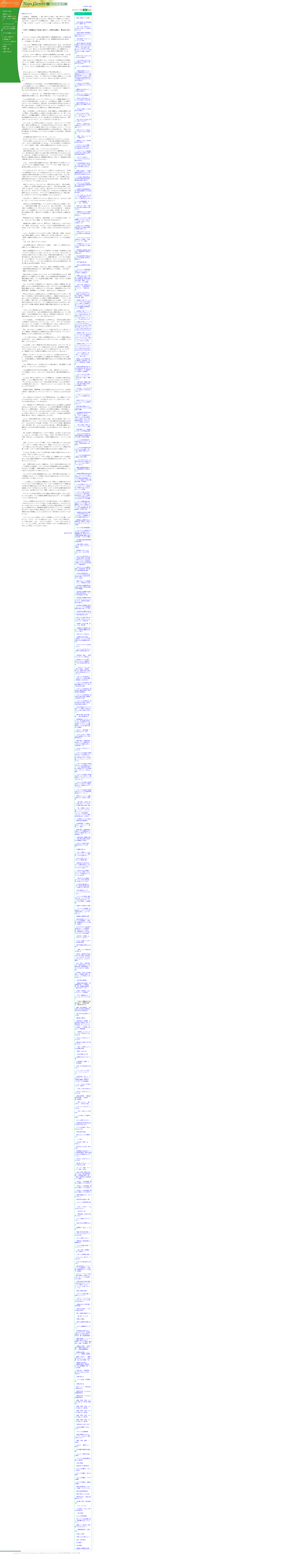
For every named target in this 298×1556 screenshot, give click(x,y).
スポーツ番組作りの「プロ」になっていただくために (83, 997)
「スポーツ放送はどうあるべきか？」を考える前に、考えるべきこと (83, 1003)
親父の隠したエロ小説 (82, 1494)
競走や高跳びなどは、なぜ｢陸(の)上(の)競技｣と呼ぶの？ (83, 104)
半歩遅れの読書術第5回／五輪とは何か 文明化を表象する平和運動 (83, 587)
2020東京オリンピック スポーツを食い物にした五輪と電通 (83, 245)
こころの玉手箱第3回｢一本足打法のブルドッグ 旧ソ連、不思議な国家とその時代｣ (83, 442)
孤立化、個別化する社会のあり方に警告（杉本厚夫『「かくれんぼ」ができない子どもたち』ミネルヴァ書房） (83, 957)
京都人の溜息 (80, 1319)
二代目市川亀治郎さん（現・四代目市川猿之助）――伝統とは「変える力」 (82, 886)
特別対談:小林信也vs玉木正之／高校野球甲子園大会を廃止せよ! (83, 251)
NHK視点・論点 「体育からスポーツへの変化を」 (83, 656)
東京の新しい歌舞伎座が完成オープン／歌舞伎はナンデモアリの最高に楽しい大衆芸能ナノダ (83, 743)
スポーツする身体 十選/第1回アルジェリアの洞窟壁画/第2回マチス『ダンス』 (83, 791)
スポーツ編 (6, 37)
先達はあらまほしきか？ (83, 1424)
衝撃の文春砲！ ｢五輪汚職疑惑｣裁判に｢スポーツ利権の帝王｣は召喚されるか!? (83, 172)
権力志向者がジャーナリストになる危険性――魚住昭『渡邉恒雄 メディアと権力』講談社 (83, 921)
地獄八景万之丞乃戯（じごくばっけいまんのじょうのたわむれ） (83, 1233)
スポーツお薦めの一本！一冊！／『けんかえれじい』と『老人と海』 (83, 354)
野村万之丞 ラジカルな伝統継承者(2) (83, 1392)
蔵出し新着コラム (81, 18)
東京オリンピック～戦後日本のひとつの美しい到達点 (83, 797)
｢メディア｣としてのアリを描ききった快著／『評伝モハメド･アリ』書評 (83, 239)
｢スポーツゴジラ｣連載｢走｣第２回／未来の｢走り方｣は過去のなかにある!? (82, 146)
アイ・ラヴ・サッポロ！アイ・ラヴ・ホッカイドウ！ (83, 1072)
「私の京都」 (80, 1513)
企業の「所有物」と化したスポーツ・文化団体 (83, 991)
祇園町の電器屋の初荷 (82, 916)
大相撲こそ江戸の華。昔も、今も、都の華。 (83, 624)
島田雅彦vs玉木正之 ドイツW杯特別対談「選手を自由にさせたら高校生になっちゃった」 (83, 1153)
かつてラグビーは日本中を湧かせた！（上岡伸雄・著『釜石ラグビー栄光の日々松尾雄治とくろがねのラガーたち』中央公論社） (83, 930)
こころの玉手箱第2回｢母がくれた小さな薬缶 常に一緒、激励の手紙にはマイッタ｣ (83, 450)
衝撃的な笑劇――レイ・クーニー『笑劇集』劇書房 (83, 1353)
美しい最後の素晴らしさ (83, 1313)
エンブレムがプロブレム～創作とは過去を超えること (83, 650)
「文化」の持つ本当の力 (83, 1088)
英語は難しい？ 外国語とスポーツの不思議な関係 (83, 430)
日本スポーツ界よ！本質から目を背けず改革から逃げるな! (83, 207)
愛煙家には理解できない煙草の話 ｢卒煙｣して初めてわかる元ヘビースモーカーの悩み (83, 522)
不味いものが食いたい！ (83, 1537)
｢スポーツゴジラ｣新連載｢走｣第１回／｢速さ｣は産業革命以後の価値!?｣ (83, 152)
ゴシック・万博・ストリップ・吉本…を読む (83, 1168)
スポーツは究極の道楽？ (83, 1254)
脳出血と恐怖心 (80, 1018)
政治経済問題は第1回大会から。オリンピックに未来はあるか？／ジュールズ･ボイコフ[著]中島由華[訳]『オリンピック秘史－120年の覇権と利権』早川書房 (83, 477)
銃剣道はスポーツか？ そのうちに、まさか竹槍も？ (83, 552)
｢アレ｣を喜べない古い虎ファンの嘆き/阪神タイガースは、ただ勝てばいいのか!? (83, 196)
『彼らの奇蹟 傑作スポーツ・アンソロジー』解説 (83, 425)
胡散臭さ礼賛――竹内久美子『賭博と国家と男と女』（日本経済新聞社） (83, 1347)
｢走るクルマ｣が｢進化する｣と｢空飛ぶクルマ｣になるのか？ (83, 85)
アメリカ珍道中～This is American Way (82, 1128)
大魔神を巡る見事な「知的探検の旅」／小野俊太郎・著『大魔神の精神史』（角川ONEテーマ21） (83, 985)
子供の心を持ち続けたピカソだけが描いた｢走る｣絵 (83, 99)
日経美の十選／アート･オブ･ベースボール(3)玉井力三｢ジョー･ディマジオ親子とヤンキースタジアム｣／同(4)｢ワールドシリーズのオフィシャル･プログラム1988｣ (83, 337)
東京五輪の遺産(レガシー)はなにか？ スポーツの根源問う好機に (83, 408)
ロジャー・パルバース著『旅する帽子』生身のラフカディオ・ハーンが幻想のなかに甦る (83, 1276)
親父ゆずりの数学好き (82, 1465)
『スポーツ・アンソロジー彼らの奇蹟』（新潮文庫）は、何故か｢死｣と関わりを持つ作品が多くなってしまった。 (83, 670)
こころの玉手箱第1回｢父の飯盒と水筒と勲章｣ (83, 456)
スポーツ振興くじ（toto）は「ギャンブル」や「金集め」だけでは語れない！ (83, 854)
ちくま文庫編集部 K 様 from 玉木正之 (82, 202)
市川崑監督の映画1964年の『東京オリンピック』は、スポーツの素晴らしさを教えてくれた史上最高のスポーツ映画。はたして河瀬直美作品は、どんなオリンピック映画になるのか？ (83, 417)
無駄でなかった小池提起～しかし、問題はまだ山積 (83, 581)
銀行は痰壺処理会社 (82, 1491)
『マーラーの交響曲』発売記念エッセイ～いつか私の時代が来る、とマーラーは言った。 (83, 911)
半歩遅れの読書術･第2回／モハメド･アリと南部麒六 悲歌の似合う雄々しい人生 (83, 607)
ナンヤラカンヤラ (8, 24)
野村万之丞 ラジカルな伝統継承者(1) (83, 1396)
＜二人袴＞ (79, 1139)
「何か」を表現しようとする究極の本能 (83, 1047)
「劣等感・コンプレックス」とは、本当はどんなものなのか (83, 1033)
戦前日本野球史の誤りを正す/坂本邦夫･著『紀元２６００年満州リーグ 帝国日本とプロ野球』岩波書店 (83, 369)
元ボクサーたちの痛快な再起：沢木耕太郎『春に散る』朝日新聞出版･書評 (83, 569)
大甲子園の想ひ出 (81, 262)
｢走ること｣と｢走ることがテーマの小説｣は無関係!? (83, 94)
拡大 (89, 10)
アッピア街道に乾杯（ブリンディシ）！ (83, 1246)
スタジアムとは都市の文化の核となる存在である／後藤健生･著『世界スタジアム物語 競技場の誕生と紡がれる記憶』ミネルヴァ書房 (83, 534)
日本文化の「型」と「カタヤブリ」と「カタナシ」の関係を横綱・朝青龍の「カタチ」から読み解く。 (83, 1079)
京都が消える (80, 1384)
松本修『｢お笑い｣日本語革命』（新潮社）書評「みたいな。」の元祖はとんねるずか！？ (83, 975)
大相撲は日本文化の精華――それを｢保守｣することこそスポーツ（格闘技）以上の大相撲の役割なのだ (83, 515)
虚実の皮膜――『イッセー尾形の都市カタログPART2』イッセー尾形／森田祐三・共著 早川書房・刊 (83, 1341)
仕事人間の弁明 (80, 1131)
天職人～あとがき (81, 1051)
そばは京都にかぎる (82, 1054)
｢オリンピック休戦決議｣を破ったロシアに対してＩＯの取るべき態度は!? (83, 271)
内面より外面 (80, 1534)
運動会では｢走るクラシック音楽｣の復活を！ (83, 90)
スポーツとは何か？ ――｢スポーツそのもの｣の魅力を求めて (82, 158)
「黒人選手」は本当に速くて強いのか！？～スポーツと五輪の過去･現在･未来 (83, 803)
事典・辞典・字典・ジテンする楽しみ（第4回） (83, 1407)
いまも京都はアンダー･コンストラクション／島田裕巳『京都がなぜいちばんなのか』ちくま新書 (83, 487)
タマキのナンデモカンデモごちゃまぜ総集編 (8, 28)
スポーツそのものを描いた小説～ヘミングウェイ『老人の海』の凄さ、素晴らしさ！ (83, 377)
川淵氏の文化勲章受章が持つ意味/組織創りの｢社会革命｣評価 (83, 190)
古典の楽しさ (80, 1376)
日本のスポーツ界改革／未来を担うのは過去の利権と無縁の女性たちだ (83, 227)
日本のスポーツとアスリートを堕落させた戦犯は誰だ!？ (83, 233)
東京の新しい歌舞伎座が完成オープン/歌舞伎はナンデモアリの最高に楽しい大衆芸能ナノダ (83, 832)
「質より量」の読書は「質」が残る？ (82, 1250)
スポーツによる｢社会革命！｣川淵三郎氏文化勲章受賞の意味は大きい (83, 184)
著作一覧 (6, 49)
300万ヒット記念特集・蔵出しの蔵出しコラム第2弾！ (83, 1186)
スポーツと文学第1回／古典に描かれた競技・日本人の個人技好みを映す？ (83, 702)
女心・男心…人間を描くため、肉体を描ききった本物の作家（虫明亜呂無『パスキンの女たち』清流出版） (83, 966)
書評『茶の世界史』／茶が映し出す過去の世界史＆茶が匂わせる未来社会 (83, 1009)
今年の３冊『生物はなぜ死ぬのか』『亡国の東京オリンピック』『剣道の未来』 (83, 287)
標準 (85, 10)
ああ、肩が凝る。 (81, 1539)
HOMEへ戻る (87, 6)
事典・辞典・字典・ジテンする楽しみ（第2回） (83, 1416)
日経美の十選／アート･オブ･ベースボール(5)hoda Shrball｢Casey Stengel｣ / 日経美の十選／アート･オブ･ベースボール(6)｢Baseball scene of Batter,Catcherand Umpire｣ (83, 326)
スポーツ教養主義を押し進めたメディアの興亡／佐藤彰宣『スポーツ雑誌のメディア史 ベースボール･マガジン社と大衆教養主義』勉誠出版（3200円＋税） (83, 505)
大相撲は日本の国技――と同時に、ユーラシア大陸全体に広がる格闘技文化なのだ (83, 639)
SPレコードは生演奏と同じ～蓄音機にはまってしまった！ (83, 1520)
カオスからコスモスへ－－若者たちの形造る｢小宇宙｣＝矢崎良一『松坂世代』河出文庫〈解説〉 (83, 295)
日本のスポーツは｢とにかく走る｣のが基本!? (83, 56)
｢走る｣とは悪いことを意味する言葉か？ (83, 109)
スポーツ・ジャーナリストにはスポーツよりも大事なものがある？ (83, 1299)
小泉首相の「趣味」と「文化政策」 (82, 1062)
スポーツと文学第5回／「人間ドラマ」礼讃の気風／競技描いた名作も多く (82, 678)
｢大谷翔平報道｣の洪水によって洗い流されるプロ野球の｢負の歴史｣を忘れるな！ (83, 165)
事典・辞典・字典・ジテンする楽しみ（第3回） (83, 1411)
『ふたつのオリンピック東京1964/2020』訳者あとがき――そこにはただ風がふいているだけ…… (83, 462)
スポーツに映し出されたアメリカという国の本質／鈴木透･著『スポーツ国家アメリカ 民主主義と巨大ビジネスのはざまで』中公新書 (83, 495)
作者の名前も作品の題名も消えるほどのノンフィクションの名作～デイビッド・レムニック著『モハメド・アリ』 (83, 1285)
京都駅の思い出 (80, 849)
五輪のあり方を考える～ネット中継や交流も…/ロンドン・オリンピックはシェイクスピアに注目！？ (83, 865)
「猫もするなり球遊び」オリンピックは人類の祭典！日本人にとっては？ (83, 880)
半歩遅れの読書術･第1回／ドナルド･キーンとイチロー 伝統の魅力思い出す (83, 613)
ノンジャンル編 (8, 41)
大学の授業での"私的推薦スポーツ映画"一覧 (83, 23)
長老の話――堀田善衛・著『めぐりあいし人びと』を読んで (83, 1372)
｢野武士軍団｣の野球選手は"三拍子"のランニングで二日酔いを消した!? (83, 34)
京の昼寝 (79, 1545)
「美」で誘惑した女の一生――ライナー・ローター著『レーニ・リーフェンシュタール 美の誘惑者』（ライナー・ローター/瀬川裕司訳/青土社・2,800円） (83, 812)
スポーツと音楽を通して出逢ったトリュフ (83, 1294)
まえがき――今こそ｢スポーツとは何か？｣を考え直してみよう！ (83, 389)
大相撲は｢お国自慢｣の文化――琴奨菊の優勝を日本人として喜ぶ (83, 629)
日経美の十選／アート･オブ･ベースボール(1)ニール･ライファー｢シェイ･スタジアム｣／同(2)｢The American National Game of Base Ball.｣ (83, 347)
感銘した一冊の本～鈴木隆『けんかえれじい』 (83, 1525)
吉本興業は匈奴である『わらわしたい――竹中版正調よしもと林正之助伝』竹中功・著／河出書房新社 (82, 1333)
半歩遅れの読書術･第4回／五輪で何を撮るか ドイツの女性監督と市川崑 (83, 593)
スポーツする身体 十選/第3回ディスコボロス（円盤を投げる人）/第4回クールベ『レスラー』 (83, 785)
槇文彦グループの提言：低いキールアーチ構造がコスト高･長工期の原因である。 (83, 662)
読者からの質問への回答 (83, 905)
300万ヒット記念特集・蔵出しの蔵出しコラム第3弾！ (83, 1182)
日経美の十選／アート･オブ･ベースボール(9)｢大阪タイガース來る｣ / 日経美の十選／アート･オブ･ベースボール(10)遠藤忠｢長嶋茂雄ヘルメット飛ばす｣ (83, 304)
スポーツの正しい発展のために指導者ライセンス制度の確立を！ (83, 736)
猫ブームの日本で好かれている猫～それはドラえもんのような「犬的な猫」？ (83, 619)
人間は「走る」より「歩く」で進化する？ (83, 136)
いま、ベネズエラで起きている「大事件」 (83, 1085)
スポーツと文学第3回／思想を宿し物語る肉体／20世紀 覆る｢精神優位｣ (83, 690)
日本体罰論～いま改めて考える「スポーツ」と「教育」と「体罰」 (83, 825)
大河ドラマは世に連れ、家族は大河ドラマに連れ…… (83, 845)
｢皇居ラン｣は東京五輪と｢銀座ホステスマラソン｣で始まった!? (83, 125)
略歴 (4, 46)
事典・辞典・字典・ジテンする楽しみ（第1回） (83, 1420)
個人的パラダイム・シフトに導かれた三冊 (83, 1164)
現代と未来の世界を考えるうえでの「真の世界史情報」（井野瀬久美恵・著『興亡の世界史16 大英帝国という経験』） (83, 1175)
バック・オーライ (81, 1505)
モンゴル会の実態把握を (83, 527)
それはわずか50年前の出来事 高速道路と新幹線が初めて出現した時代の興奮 (83, 435)
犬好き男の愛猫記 (81, 980)
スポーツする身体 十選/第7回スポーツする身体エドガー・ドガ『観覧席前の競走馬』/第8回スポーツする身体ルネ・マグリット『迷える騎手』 (83, 767)
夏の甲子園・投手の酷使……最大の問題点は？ (82, 715)
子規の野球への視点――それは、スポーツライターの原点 (83, 546)
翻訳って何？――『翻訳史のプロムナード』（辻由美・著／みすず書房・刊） (83, 1358)
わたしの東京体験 (81, 1516)
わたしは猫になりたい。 (83, 1120)
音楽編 (5, 39)
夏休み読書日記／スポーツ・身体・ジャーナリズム (83, 1487)
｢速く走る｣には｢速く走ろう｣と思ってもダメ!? (83, 120)
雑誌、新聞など (8, 16)
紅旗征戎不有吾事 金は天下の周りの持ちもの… (83, 1123)
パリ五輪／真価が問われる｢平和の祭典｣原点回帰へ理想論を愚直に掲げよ (83, 178)
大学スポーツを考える (82, 634)
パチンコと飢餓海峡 (82, 1431)
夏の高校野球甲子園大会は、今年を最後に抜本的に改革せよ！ (83, 257)
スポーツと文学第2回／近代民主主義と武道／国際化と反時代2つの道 (83, 696)
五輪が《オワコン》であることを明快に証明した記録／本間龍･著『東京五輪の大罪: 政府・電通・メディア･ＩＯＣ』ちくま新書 (83, 279)
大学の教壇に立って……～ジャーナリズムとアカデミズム (83, 892)
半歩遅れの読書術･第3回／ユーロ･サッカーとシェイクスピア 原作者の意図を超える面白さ (83, 600)
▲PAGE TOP (68, 533)
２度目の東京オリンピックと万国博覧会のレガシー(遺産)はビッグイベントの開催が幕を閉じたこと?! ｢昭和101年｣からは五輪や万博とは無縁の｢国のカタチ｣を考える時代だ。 (83, 75)
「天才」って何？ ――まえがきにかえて (83, 1207)
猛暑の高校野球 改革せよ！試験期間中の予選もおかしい (82, 469)
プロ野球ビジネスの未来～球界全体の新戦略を (83, 819)
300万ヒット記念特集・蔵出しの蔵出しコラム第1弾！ (83, 1191)
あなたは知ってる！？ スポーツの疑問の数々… (83, 859)
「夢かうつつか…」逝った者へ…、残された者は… (83, 1102)
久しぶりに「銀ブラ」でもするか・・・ (83, 1258)
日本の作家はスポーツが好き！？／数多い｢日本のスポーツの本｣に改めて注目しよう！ (83, 709)
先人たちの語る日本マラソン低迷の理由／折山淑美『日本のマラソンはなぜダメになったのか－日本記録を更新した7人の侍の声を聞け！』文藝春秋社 (83, 560)
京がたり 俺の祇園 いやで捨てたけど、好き (83, 730)
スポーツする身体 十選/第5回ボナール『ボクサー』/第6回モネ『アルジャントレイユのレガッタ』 (83, 777)
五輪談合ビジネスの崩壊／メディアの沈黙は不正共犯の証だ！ (83, 213)
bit (79, 1553)
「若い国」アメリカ (82, 1316)
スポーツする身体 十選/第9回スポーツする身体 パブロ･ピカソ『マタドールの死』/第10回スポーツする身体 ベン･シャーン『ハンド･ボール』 (83, 757)
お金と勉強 (79, 1463)
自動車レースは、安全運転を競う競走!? (83, 141)
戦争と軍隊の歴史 (81, 1290)
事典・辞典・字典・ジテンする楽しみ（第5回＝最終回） (83, 1402)
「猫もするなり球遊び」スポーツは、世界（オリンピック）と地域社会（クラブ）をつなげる (83, 873)
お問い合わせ (7, 51)
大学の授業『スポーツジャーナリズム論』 (83, 39)
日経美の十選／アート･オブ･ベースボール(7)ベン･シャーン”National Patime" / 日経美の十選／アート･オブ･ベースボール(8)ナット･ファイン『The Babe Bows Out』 (83, 315)
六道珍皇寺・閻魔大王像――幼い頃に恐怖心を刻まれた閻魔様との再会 (83, 383)
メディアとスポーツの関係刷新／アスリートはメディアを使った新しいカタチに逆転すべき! (83, 220)
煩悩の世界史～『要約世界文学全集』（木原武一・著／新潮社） (83, 1097)
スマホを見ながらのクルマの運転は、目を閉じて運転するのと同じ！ (83, 62)
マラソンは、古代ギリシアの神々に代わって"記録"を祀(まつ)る (83, 28)
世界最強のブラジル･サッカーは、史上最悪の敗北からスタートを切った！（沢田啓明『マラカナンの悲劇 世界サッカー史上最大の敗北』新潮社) (83, 723)
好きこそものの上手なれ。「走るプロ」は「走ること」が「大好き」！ (82, 115)
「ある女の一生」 (81, 1211)
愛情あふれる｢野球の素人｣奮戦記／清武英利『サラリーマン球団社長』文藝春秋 (83, 361)
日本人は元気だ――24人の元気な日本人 (83, 1309)
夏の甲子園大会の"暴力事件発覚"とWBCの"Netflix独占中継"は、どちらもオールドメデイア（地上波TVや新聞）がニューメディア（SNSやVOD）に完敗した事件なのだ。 (83, 48)
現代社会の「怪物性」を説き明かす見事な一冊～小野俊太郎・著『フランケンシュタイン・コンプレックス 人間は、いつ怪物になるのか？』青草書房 (83, 1025)
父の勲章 (79, 1542)
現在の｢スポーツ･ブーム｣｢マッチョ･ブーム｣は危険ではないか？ (83, 402)
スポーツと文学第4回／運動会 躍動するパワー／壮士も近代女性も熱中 (83, 684)
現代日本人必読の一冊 (82, 1199)
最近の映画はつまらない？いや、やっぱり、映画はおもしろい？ (82, 1436)
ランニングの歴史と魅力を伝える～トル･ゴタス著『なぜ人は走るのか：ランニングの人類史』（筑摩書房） (83, 899)
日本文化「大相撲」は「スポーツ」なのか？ (82, 936)
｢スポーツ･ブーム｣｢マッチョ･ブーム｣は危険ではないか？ (83, 396)
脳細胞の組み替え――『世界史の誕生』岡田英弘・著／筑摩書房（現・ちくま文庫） (82, 1365)
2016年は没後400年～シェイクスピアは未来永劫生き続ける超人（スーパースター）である (82, 576)
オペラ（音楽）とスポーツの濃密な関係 (83, 941)
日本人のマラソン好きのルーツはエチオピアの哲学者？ (83, 131)
